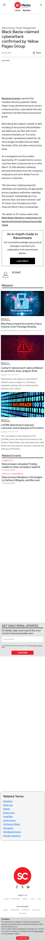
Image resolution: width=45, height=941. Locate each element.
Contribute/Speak (15, 910)
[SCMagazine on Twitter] (22, 886)
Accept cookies (22, 938)
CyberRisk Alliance (15, 899)
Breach (5, 319)
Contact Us (25, 899)
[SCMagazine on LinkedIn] (28, 886)
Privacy (39, 899)
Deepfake (8, 816)
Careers (33, 899)
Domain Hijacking (11, 835)
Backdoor (8, 801)
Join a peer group (36, 910)
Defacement (9, 820)
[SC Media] (22, 5)
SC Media (6, 899)
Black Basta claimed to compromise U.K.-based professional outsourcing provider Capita (22, 221)
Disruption (8, 828)
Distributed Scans (12, 832)
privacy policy (38, 931)
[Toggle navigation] (4, 4)
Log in (17, 10)
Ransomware (8, 27)
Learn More (22, 261)
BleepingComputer (11, 98)
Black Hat (8, 805)
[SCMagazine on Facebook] (16, 886)
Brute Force (9, 812)
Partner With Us (22, 913)
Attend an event (25, 910)
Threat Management (25, 27)
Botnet (6, 809)
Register (26, 10)
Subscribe (22, 653)
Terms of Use (33, 645)
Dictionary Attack (11, 824)
